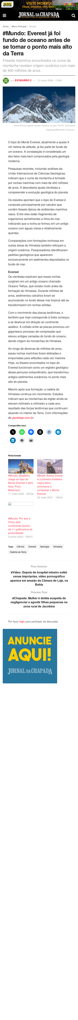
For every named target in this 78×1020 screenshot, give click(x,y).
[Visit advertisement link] (39, 5)
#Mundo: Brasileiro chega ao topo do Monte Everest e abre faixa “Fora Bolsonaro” (20, 483)
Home (6, 26)
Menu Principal (19, 26)
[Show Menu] (4, 15)
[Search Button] (73, 15)
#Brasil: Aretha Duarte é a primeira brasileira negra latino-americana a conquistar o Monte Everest (50, 484)
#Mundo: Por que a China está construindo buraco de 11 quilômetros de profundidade (20, 526)
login (22, 621)
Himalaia (57, 546)
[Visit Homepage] (39, 15)
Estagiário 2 (23, 80)
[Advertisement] (39, 852)
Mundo (32, 26)
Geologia (44, 546)
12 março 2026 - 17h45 (49, 80)
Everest (32, 546)
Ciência (20, 546)
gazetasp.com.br (22, 417)
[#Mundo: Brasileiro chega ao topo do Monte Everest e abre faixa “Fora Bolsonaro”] (21, 466)
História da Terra (18, 551)
